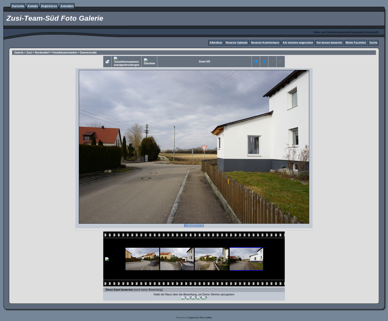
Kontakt (33, 6)
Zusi (29, 52)
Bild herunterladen (193, 225)
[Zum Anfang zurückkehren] (256, 61)
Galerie (19, 52)
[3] (194, 298)
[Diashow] (149, 62)
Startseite (18, 6)
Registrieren (49, 6)
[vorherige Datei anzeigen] (264, 61)
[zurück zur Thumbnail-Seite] (107, 61)
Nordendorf (42, 52)
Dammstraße (88, 52)
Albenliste (215, 42)
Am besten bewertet (329, 42)
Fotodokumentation (64, 52)
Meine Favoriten (356, 42)
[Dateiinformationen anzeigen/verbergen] (126, 61)
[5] (204, 298)
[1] (183, 298)
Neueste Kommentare (265, 42)
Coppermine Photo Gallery (200, 318)
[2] (189, 298)
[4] (199, 298)
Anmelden (66, 6)
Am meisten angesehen (298, 42)
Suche (373, 42)
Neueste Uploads (237, 42)
